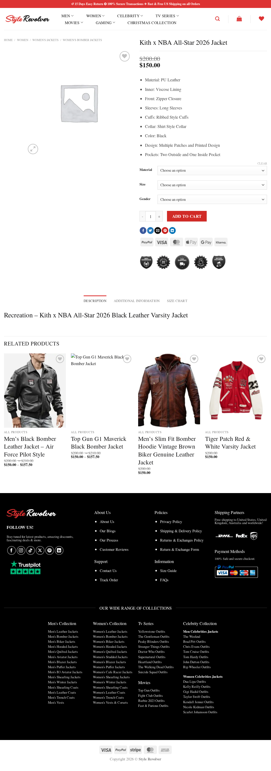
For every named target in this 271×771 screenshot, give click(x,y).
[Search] (217, 19)
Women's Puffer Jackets (109, 666)
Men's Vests (56, 702)
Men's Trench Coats (61, 697)
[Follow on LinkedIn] (59, 550)
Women (93, 15)
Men (65, 15)
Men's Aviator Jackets (63, 656)
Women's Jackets (45, 40)
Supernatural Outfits (151, 656)
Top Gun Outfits (149, 690)
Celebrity (128, 15)
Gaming (104, 22)
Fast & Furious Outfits (153, 705)
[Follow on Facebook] (11, 550)
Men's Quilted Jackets (63, 651)
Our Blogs (108, 530)
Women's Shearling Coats (110, 687)
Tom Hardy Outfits (195, 656)
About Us (107, 521)
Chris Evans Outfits (196, 646)
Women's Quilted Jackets (110, 651)
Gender (145, 199)
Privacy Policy (171, 521)
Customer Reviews (114, 549)
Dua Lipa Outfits (194, 681)
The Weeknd (191, 636)
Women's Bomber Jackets (82, 40)
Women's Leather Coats (109, 692)
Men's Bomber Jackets (63, 636)
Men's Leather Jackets (63, 631)
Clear (262, 163)
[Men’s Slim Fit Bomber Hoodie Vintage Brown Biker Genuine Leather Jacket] (169, 390)
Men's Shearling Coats (63, 687)
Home (8, 40)
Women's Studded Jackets (110, 656)
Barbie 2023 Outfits (151, 700)
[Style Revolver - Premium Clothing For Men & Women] (27, 18)
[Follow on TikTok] (30, 550)
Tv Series (165, 15)
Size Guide (168, 570)
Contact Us (108, 570)
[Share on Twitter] (150, 230)
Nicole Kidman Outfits (198, 706)
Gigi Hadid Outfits (195, 691)
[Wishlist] (261, 18)
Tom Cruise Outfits (196, 651)
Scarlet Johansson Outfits (200, 712)
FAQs (164, 579)
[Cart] (239, 18)
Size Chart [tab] (177, 300)
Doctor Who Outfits (151, 651)
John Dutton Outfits (196, 661)
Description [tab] (95, 300)
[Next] (267, 419)
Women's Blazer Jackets (109, 661)
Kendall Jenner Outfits (198, 701)
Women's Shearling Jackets (111, 677)
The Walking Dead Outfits (156, 666)
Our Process (109, 540)
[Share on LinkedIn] (172, 230)
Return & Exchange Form (179, 549)
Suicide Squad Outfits (153, 672)
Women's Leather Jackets (110, 631)
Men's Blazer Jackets (62, 661)
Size (142, 184)
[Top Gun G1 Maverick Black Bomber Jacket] (102, 390)
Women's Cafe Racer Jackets (112, 672)
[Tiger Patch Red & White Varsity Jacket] (236, 390)
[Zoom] (33, 149)
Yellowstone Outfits (151, 631)
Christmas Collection (152, 22)
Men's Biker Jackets (61, 641)
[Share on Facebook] (143, 230)
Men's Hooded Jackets (63, 646)
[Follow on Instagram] (21, 550)
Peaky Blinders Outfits (153, 641)
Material (145, 170)
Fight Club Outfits (150, 695)
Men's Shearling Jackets (64, 677)
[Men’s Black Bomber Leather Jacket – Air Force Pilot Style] (35, 390)
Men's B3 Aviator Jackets (65, 672)
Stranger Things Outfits (154, 646)
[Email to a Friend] (157, 230)
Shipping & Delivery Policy (181, 530)
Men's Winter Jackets (62, 682)
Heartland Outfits (150, 661)
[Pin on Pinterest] (165, 230)
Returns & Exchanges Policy (182, 540)
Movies (72, 22)
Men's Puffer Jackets (62, 666)
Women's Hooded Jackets (110, 646)
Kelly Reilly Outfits (196, 686)
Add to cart (187, 216)
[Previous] (4, 419)
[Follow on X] (40, 550)
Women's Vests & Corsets (110, 702)
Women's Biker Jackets (108, 641)
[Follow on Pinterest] (49, 550)
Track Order (109, 579)
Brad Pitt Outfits (194, 641)
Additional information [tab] (137, 300)
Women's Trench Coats (108, 697)
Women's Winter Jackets (109, 682)
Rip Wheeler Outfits (197, 666)
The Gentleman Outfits (153, 636)
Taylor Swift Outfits (196, 696)
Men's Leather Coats (62, 692)
